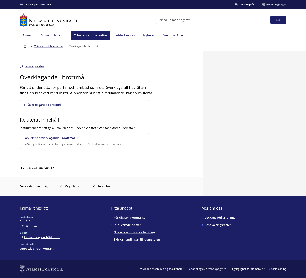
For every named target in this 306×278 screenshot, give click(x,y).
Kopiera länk (102, 186)
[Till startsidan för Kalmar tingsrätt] (49, 20)
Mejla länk (72, 186)
